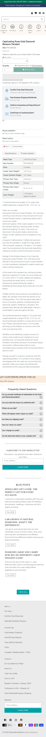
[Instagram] (16, 720)
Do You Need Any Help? (13, 663)
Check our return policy (11, 141)
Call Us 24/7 (9, 678)
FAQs (6, 647)
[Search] (42, 19)
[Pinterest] (10, 720)
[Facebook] (5, 720)
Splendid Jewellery (16, 732)
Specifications (10, 153)
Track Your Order (10, 673)
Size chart (7, 57)
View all (23, 592)
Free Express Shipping (13, 632)
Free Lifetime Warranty (13, 642)
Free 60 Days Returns (13, 637)
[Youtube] (21, 720)
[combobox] (23, 19)
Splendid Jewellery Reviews (15, 621)
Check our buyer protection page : (14, 133)
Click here (36, 54)
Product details (27, 153)
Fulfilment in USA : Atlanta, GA (16, 688)
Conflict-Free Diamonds (13, 616)
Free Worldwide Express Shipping (17, 693)
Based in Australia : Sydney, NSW (17, 683)
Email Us (8, 668)
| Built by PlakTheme (31, 732)
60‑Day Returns (37, 66)
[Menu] (43, 13)
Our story (8, 611)
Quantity (5, 65)
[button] (23, 76)
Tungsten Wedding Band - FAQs (17, 652)
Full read (11, 512)
